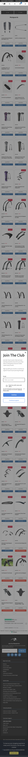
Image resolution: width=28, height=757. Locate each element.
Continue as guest (14, 400)
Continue (14, 395)
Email (4, 376)
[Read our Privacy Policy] (24, 389)
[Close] (25, 352)
